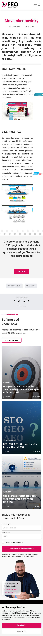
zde (8, 619)
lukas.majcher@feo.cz (11, 589)
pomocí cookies (27, 613)
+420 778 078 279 (9, 592)
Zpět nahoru (21, 306)
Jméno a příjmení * (7, 524)
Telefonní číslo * (6, 532)
